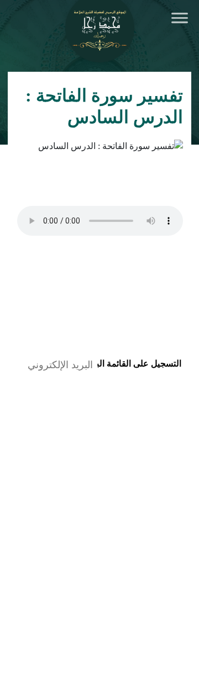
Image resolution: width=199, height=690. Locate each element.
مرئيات (80, 542)
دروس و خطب (59, 486)
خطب (178, 613)
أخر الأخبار (162, 486)
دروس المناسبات (156, 597)
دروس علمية (164, 565)
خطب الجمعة (163, 581)
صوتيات (170, 542)
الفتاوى (85, 508)
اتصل (180, 508)
